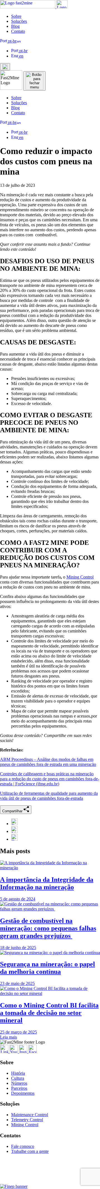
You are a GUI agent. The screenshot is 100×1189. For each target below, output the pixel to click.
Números (19, 1083)
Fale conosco (22, 1146)
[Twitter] (14, 839)
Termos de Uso (41, 1182)
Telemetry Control (27, 1119)
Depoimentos (22, 1093)
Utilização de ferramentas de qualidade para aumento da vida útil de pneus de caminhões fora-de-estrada (49, 796)
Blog (15, 26)
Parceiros (19, 1088)
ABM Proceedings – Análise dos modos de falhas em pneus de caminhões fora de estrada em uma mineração (48, 762)
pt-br (11, 41)
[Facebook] (14, 823)
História (18, 1073)
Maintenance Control (29, 1114)
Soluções (19, 21)
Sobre (16, 16)
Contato (18, 31)
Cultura (17, 1078)
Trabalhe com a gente (30, 1151)
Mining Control (80, 577)
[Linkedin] (14, 831)
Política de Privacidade (69, 1182)
